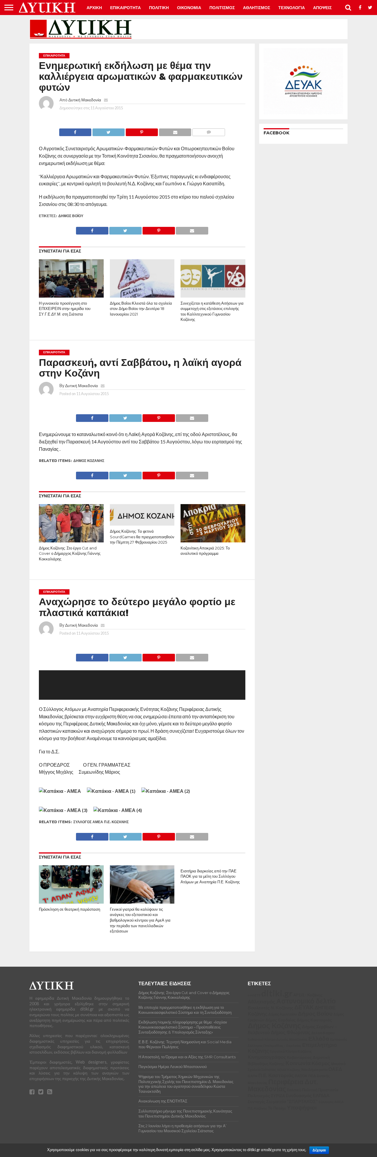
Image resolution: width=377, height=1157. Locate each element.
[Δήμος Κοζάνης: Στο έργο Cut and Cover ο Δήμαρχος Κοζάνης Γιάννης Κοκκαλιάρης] (71, 541)
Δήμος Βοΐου (70, 216)
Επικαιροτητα (125, 7)
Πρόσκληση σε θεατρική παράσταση (69, 909)
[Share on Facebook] (75, 130)
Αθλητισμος (256, 7)
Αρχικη (94, 7)
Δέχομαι (319, 1150)
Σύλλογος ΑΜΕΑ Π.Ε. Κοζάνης (101, 822)
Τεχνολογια (291, 7)
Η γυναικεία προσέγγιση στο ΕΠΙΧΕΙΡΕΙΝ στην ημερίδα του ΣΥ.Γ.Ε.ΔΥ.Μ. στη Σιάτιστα (64, 308)
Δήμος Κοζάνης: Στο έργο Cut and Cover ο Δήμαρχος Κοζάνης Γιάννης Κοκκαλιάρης (69, 553)
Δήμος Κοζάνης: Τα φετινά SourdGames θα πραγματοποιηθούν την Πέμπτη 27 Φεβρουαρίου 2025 (142, 536)
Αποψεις (322, 7)
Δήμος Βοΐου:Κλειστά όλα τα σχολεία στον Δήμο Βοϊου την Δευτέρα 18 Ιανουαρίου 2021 (141, 308)
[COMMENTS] (208, 130)
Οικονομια (189, 7)
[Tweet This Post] (108, 130)
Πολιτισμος (222, 7)
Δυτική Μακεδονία (84, 99)
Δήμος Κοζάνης (88, 460)
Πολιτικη (159, 7)
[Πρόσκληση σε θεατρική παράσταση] (71, 902)
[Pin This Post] (141, 130)
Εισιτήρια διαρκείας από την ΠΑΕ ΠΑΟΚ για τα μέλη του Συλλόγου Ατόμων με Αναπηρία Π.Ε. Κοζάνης (210, 876)
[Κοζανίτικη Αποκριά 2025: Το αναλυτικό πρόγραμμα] (213, 541)
